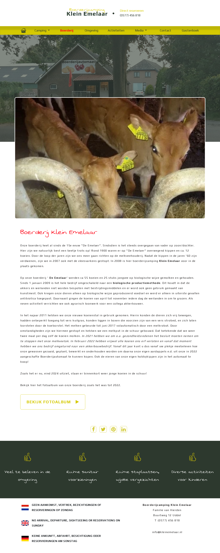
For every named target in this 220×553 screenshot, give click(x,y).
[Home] (23, 30)
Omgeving (91, 30)
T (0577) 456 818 (167, 520)
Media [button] (139, 30)
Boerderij (66, 30)
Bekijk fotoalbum (49, 402)
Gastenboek (190, 30)
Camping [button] (41, 30)
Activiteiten (116, 30)
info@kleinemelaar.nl (167, 532)
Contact (165, 30)
